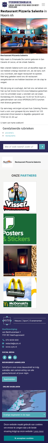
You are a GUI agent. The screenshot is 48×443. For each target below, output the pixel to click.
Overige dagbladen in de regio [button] (16, 414)
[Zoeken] (42, 146)
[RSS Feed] (15, 357)
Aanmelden (9, 379)
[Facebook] (4, 357)
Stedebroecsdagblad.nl (20, 2)
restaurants (10, 136)
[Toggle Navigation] (43, 5)
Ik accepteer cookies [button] (24, 438)
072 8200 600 (12, 340)
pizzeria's (9, 133)
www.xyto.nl (11, 347)
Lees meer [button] (39, 431)
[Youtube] (10, 357)
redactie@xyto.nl (13, 343)
